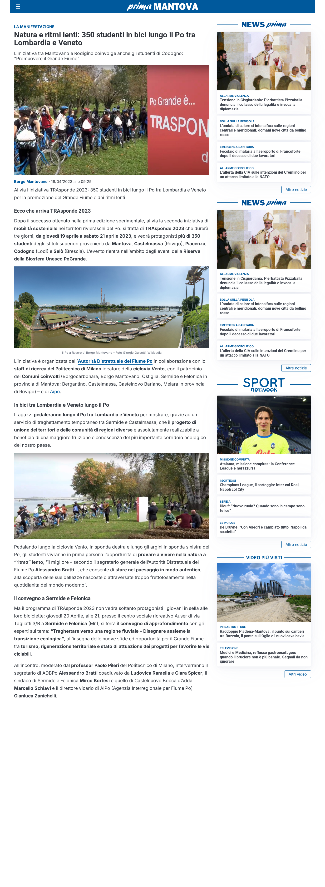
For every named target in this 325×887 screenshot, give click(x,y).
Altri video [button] (298, 674)
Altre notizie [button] (296, 189)
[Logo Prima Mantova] (162, 6)
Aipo (55, 391)
